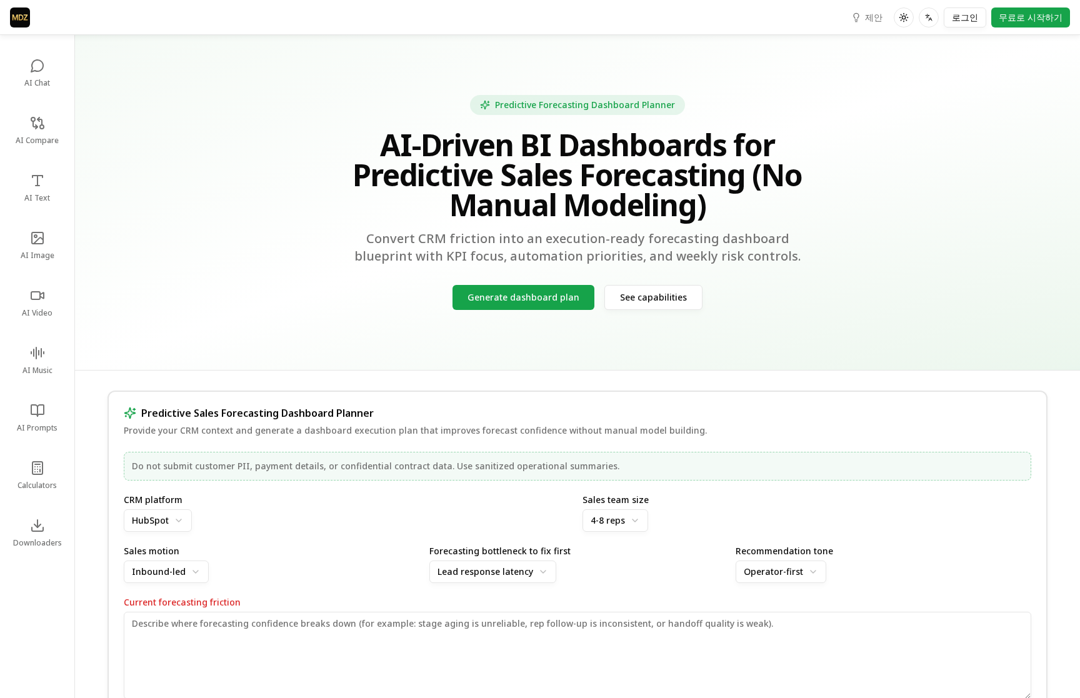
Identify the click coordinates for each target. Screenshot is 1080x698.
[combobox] (158, 520)
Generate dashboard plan (523, 297)
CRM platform (153, 500)
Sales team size (615, 500)
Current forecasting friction (182, 602)
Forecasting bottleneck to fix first (500, 551)
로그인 (965, 17)
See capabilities (653, 297)
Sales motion (151, 551)
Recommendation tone (784, 551)
